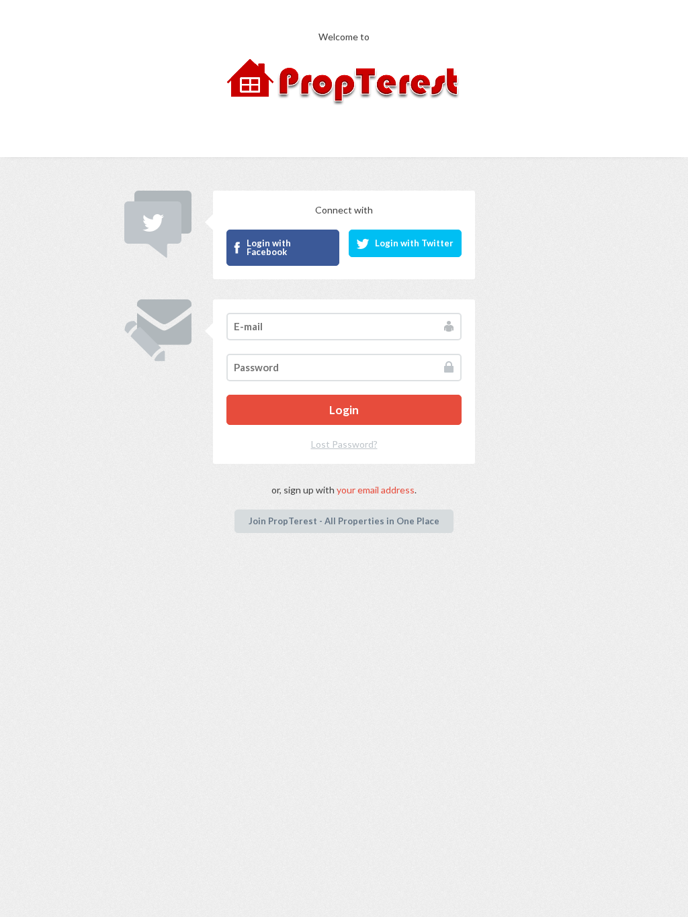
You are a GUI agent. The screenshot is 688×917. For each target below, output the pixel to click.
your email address (376, 489)
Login (344, 410)
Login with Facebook (269, 247)
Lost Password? (344, 444)
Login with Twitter (414, 243)
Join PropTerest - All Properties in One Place (344, 521)
